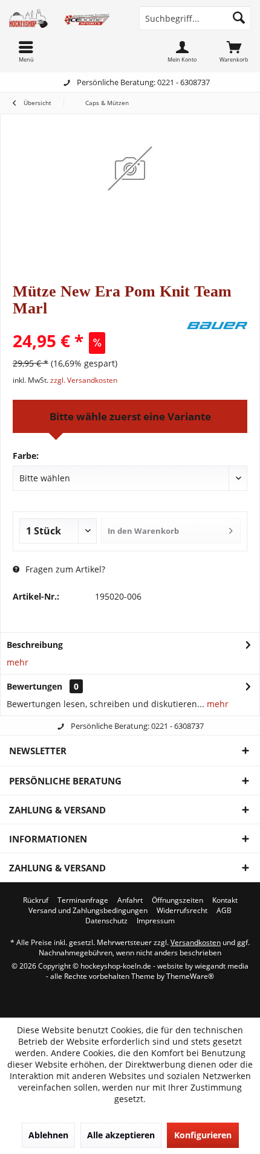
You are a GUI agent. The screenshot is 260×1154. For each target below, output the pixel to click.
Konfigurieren (203, 1135)
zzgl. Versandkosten (83, 380)
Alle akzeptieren (121, 1135)
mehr (17, 662)
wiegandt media (222, 966)
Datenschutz (106, 921)
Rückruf (35, 900)
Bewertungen (34, 686)
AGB (224, 910)
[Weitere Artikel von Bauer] (217, 325)
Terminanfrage (82, 900)
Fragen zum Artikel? (64, 569)
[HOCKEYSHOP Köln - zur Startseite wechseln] (65, 18)
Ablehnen (48, 1135)
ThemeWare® (190, 976)
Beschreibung (35, 644)
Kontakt (225, 900)
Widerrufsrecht (182, 910)
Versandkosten (196, 942)
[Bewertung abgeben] (98, 324)
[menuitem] (234, 51)
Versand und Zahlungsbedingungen (88, 910)
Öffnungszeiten (177, 900)
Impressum (156, 921)
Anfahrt (130, 900)
